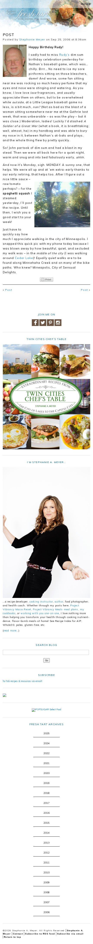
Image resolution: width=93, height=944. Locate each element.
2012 (46, 852)
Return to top (12, 937)
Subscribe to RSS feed (40, 934)
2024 (46, 743)
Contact (18, 934)
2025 (46, 733)
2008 (46, 892)
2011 (46, 862)
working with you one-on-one (40, 613)
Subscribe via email (70, 934)
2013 (46, 842)
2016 (46, 812)
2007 (46, 902)
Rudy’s (64, 54)
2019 (46, 783)
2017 (46, 802)
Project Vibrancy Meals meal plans (55, 609)
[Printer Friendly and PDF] (46, 279)
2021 (46, 763)
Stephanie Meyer (32, 39)
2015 (46, 822)
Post (8, 289)
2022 (46, 753)
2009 (46, 882)
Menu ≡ (85, 4)
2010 (46, 872)
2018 (46, 793)
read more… (11, 630)
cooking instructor (41, 601)
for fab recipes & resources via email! (22, 681)
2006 (46, 912)
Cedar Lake (24, 258)
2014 (46, 832)
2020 (46, 773)
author (59, 601)
